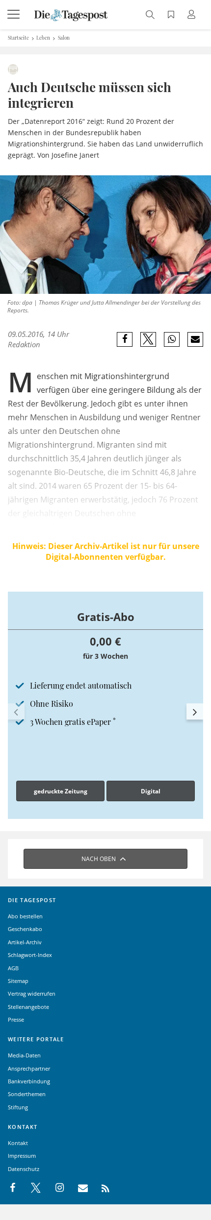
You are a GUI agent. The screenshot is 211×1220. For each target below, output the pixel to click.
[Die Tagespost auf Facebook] (13, 1188)
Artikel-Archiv (25, 942)
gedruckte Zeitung (60, 791)
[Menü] (15, 14)
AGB (13, 968)
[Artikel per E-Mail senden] (195, 339)
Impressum (22, 1155)
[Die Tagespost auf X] (31, 1188)
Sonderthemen (27, 1094)
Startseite (18, 37)
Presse (16, 1019)
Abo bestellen (25, 916)
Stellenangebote (28, 1006)
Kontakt (18, 1143)
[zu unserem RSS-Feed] (100, 1188)
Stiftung (18, 1107)
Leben (43, 37)
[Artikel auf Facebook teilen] (125, 339)
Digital (150, 791)
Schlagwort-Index (30, 954)
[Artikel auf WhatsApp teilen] (172, 339)
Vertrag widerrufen (31, 993)
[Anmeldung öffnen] (192, 15)
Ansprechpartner (29, 1068)
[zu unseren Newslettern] (78, 1188)
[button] (16, 711)
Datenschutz (23, 1168)
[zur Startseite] (71, 14)
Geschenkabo (25, 929)
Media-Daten (24, 1055)
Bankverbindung (29, 1081)
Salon (64, 37)
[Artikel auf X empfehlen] (148, 339)
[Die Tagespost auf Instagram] (54, 1188)
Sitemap (18, 980)
